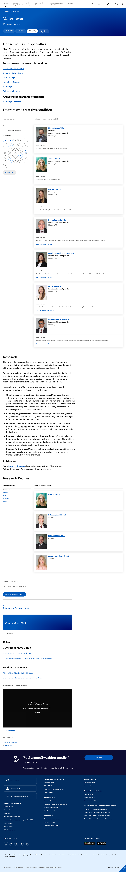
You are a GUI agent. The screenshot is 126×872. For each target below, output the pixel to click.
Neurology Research (12, 101)
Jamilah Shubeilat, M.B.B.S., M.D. (61, 253)
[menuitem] (9, 31)
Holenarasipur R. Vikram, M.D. (60, 319)
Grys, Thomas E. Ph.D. (56, 535)
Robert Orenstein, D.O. (57, 220)
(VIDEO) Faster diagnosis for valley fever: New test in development (27, 658)
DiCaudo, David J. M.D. (57, 515)
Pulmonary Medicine (12, 91)
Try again (37, 712)
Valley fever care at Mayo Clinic (14, 586)
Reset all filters (9, 172)
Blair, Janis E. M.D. (55, 494)
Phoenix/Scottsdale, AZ (14, 130)
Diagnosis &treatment (21, 31)
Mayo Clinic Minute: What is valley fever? (18, 653)
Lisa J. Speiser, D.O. (55, 286)
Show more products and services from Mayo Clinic (22, 678)
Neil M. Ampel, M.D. (56, 128)
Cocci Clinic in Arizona (13, 73)
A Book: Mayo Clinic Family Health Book (18, 673)
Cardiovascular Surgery (13, 68)
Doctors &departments (32, 31)
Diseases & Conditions (12, 11)
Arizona (5, 492)
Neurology (7, 86)
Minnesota (6, 498)
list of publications (16, 466)
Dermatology (9, 77)
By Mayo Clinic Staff (10, 581)
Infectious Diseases (11, 82)
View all (5, 501)
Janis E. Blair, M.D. (55, 159)
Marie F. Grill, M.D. (55, 189)
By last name (7, 135)
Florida (5, 495)
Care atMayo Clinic (44, 31)
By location (6, 126)
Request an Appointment (13, 24)
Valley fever (13, 18)
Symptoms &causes (9, 31)
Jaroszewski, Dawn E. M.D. (58, 556)
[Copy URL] (49, 708)
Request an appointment (14, 594)
